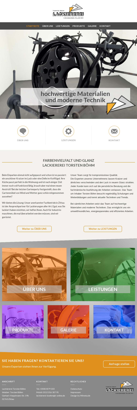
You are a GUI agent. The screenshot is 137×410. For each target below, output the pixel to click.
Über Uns (47, 26)
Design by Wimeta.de (80, 395)
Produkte (79, 26)
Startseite (32, 26)
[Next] (130, 74)
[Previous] (6, 74)
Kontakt (105, 26)
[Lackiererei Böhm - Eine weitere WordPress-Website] (68, 11)
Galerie (92, 26)
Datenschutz (76, 388)
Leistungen (63, 26)
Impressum (76, 392)
